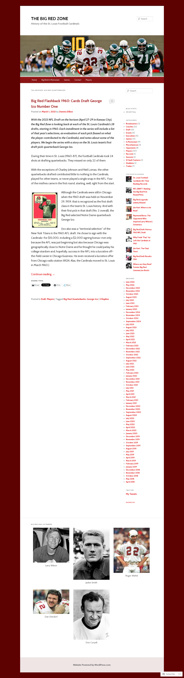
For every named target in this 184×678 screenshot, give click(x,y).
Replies (104, 299)
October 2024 (132, 318)
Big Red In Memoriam (51, 80)
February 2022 (132, 373)
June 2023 (130, 333)
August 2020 (131, 415)
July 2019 (130, 451)
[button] (51, 549)
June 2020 (130, 421)
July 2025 (130, 300)
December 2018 (133, 470)
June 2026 (130, 282)
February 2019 (132, 463)
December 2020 (133, 406)
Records (129, 154)
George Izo (92, 299)
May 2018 (130, 479)
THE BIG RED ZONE (49, 18)
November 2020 (133, 409)
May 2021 (130, 391)
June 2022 (130, 367)
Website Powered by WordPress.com (92, 665)
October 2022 (132, 354)
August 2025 (131, 297)
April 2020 (130, 427)
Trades (129, 166)
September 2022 (133, 357)
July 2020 (130, 418)
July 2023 (130, 330)
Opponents (131, 148)
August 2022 (131, 361)
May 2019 (130, 454)
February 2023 (132, 345)
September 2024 (133, 321)
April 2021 (130, 394)
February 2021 (132, 400)
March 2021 (131, 397)
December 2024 (133, 312)
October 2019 (132, 442)
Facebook (130, 502)
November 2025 (133, 291)
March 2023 (131, 342)
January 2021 (131, 403)
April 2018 (130, 482)
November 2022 (133, 351)
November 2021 (132, 382)
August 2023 (131, 327)
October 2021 (132, 385)
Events (129, 133)
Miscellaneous (132, 145)
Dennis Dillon (66, 111)
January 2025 (131, 309)
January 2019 (131, 467)
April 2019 (130, 457)
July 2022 (130, 364)
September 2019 (133, 445)
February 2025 (132, 306)
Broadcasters (131, 123)
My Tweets (131, 494)
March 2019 (131, 460)
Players (89, 80)
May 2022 (130, 370)
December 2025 (133, 288)
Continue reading (43, 274)
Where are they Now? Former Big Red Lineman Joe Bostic (142, 267)
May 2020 (130, 424)
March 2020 (131, 430)
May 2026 (130, 285)
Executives (130, 136)
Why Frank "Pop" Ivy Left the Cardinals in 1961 (141, 240)
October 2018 (132, 476)
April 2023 (130, 339)
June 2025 (130, 303)
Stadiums (130, 163)
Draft (43, 299)
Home (34, 80)
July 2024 (130, 324)
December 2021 (133, 379)
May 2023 (130, 336)
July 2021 (130, 388)
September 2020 (133, 412)
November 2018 (133, 473)
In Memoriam (131, 142)
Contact (77, 80)
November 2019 (133, 439)
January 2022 (131, 376)
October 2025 (132, 294)
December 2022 (133, 348)
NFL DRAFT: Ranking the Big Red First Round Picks (141, 192)
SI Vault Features (133, 160)
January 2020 (131, 433)
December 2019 (133, 436)
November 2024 (133, 315)
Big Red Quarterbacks (75, 299)
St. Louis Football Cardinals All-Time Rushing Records (141, 181)
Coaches (129, 126)
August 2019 (131, 448)
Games (67, 80)
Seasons (129, 157)
